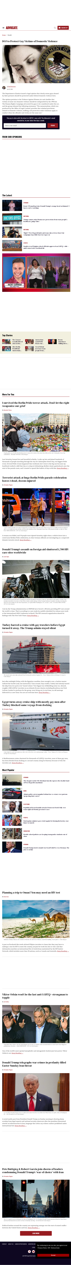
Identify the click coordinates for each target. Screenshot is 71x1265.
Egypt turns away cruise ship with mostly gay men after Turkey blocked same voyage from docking (34, 704)
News (25, 791)
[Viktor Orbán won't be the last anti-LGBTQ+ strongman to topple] (35, 1026)
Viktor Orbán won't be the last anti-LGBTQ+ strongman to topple (35, 998)
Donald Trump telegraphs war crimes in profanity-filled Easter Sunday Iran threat (34, 1065)
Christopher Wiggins (8, 486)
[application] (36, 272)
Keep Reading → (33, 541)
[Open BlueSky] (33, 1252)
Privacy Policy (42, 1248)
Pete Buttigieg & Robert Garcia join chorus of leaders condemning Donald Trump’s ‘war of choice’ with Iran (33, 1171)
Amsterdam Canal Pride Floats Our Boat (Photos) (40, 342)
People (25, 818)
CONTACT (4, 1245)
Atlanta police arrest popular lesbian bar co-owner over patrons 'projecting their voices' (45, 795)
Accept (53, 1255)
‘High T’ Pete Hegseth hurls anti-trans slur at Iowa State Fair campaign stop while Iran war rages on (43, 234)
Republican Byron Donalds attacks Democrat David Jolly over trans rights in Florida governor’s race (44, 809)
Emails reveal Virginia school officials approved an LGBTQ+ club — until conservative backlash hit (46, 247)
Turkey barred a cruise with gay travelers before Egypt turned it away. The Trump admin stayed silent (33, 627)
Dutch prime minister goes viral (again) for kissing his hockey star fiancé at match (46, 822)
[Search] (55, 28)
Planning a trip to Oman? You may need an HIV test (31, 892)
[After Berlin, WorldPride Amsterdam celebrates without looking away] (6, 348)
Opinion (25, 203)
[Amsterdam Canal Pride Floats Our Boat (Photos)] (29, 341)
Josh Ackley (6, 1003)
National (26, 216)
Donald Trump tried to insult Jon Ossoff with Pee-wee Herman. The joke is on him (44, 849)
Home (4, 35)
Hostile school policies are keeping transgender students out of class (45, 835)
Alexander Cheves (8, 410)
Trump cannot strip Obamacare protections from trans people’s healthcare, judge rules (45, 220)
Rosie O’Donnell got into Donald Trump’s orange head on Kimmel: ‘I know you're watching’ (46, 207)
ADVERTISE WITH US (33, 1245)
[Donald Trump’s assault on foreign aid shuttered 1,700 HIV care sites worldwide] (35, 580)
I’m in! (53, 125)
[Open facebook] (29, 1252)
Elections (26, 804)
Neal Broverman (12, 86)
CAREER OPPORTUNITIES (21, 1245)
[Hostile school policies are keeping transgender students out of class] (12, 834)
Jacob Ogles (6, 558)
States (25, 243)
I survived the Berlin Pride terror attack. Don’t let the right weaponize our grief (32, 404)
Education (26, 831)
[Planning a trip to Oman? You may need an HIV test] (35, 919)
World (9, 35)
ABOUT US (10, 1245)
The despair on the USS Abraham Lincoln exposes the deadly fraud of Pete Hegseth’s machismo (44, 782)
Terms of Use (55, 1248)
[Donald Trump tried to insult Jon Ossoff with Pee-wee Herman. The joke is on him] (12, 847)
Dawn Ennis (6, 897)
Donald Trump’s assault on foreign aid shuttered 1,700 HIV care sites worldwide (35, 552)
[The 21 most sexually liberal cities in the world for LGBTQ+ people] (6, 341)
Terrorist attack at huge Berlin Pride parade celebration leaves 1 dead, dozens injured (34, 481)
